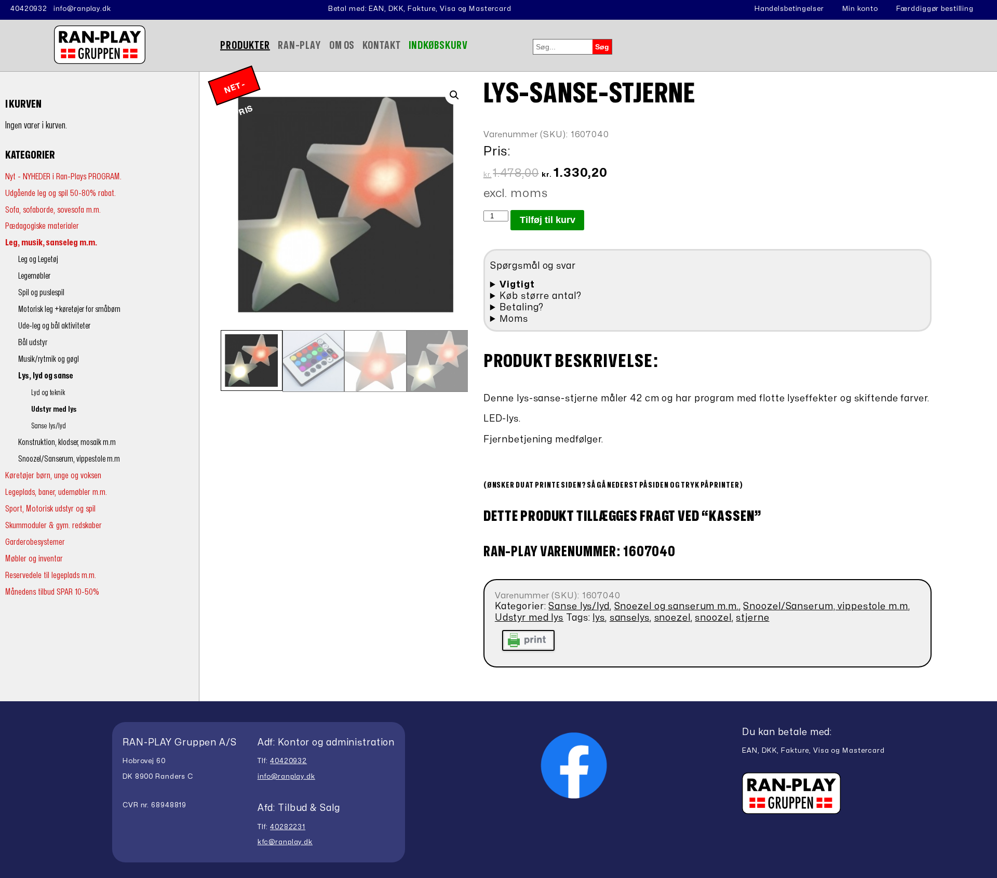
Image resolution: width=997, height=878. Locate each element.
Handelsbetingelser (789, 9)
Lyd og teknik (48, 392)
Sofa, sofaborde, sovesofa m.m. (53, 209)
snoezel (672, 617)
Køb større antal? (540, 296)
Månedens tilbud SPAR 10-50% (52, 591)
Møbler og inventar (34, 558)
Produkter (245, 45)
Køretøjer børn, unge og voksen (53, 475)
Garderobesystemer (35, 542)
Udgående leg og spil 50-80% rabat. (60, 193)
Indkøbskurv (438, 45)
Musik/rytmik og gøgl (48, 359)
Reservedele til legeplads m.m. (50, 575)
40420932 (28, 9)
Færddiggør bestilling (935, 9)
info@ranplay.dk (82, 9)
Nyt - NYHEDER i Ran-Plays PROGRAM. (63, 176)
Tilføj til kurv (547, 220)
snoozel (713, 617)
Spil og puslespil (41, 293)
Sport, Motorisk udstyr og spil (50, 508)
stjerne (752, 617)
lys (598, 617)
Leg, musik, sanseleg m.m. (51, 242)
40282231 (287, 827)
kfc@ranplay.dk (285, 842)
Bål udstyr (32, 342)
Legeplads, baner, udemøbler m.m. (56, 492)
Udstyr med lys (53, 409)
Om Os (342, 45)
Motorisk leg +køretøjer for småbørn (69, 309)
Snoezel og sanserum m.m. (676, 606)
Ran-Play (299, 45)
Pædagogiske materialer (42, 225)
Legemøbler (34, 276)
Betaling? (522, 307)
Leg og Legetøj (38, 259)
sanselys (630, 617)
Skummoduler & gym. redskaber (53, 525)
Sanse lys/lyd (48, 426)
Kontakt (381, 45)
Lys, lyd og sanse (45, 376)
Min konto (860, 9)
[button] (454, 95)
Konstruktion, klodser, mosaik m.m (67, 442)
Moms (514, 318)
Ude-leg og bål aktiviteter (54, 326)
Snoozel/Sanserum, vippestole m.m (69, 459)
